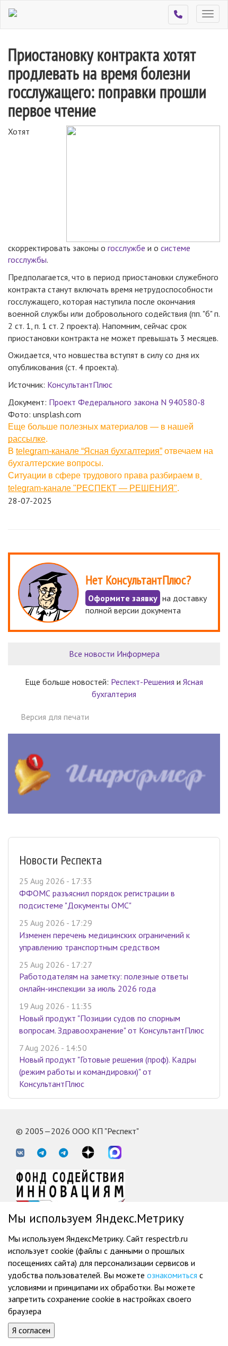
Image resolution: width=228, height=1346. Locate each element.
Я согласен (31, 1330)
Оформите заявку (122, 598)
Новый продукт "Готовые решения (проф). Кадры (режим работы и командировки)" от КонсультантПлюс (107, 1071)
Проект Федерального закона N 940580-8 (127, 402)
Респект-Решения (142, 681)
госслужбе (126, 248)
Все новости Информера (114, 653)
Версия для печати (55, 716)
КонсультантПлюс (79, 384)
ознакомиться (172, 1275)
